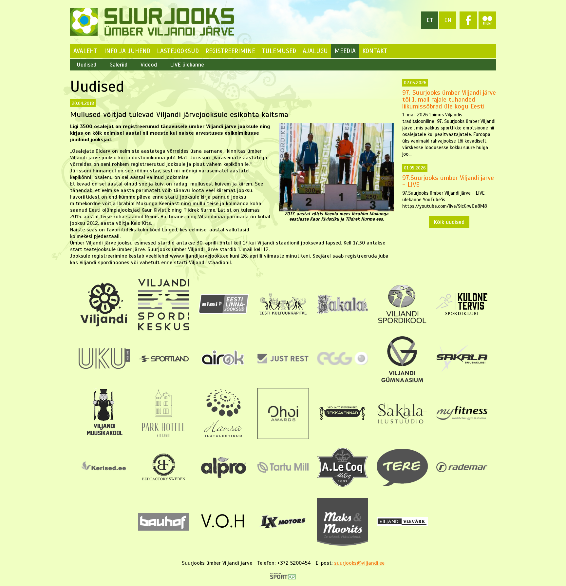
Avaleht (85, 51)
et (429, 20)
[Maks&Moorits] (342, 544)
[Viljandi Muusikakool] (104, 435)
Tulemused (279, 51)
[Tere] (402, 484)
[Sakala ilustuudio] (402, 424)
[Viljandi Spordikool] (402, 323)
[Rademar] (461, 470)
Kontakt (374, 51)
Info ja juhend (127, 51)
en (447, 20)
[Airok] (223, 367)
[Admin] (2, 3)
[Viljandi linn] (104, 325)
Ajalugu (315, 51)
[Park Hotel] (164, 437)
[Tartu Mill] (283, 471)
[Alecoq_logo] (342, 485)
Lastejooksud (178, 51)
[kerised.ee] (104, 474)
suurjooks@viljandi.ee (359, 563)
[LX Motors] (283, 529)
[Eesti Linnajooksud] (223, 312)
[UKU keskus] (104, 367)
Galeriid (118, 64)
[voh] (223, 531)
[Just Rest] (283, 362)
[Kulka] (283, 314)
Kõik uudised (449, 221)
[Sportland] (163, 361)
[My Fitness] (461, 418)
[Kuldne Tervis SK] (461, 313)
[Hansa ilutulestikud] (223, 437)
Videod (149, 64)
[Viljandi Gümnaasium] (402, 383)
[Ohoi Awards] (283, 437)
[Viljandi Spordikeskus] (163, 328)
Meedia (345, 51)
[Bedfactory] (163, 483)
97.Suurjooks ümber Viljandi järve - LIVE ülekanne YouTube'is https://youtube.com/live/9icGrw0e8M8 (448, 187)
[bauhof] (163, 529)
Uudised (86, 64)
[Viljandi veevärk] (402, 524)
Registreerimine (230, 51)
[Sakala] (342, 312)
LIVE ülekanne (187, 64)
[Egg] (342, 363)
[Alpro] (223, 480)
